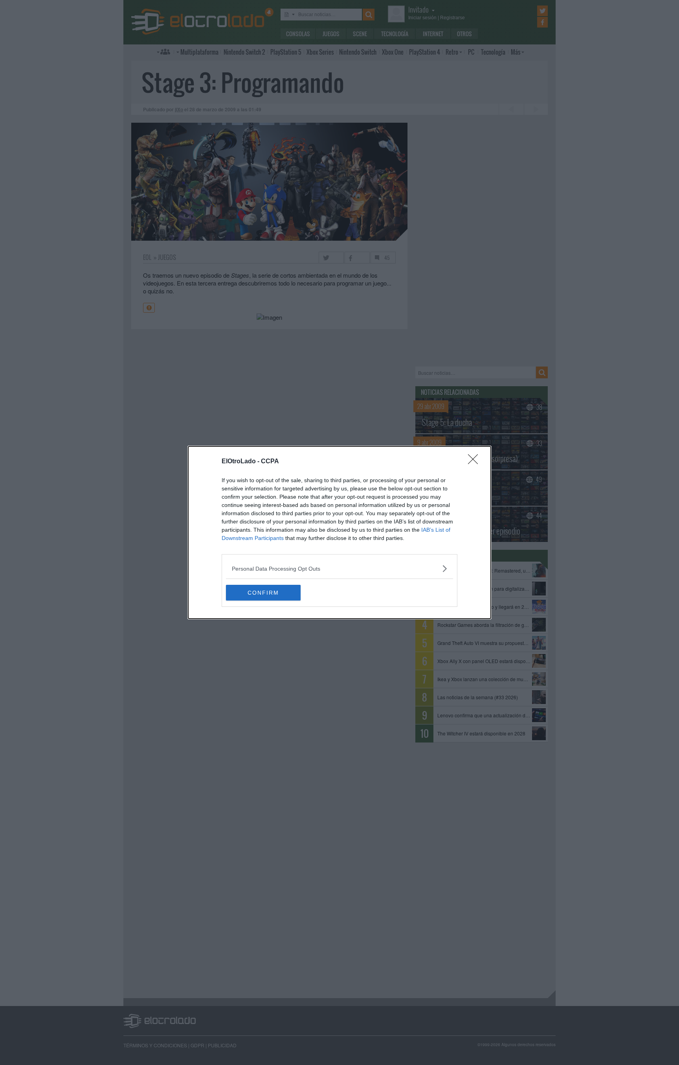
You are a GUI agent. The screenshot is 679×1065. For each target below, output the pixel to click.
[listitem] (339, 568)
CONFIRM (263, 593)
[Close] (475, 461)
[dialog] (339, 532)
